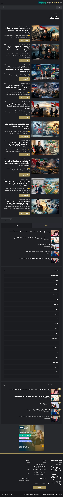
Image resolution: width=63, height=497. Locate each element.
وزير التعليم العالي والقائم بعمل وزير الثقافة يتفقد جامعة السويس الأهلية (40, 7)
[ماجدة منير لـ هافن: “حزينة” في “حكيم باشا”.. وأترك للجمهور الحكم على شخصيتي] (55, 233)
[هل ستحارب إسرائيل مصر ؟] (55, 247)
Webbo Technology (34, 494)
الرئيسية (57, 13)
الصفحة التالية (8, 220)
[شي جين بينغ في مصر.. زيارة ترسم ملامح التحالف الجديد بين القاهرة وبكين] (45, 109)
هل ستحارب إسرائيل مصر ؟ (43, 245)
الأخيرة (16, 225)
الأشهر (46, 225)
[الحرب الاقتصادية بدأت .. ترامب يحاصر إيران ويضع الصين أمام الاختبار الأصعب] (45, 129)
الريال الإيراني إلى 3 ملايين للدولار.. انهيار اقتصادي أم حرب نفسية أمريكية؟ (18, 144)
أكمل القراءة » (24, 40)
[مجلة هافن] (48, 2)
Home (28, 476)
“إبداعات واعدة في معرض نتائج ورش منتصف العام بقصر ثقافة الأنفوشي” (31, 238)
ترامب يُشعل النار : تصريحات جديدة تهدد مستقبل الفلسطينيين (34, 258)
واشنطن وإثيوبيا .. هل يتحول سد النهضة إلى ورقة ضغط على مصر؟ (18, 202)
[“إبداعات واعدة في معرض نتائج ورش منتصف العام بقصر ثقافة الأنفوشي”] (55, 240)
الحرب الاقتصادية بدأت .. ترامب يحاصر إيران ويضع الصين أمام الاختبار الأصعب (17, 126)
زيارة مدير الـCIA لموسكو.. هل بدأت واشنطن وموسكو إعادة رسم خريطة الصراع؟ (17, 48)
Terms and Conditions (24, 480)
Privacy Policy (25, 478)
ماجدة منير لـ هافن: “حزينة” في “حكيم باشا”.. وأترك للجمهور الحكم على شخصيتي (29, 231)
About (28, 473)
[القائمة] (2, 3)
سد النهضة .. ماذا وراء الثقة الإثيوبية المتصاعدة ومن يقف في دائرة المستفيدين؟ (17, 183)
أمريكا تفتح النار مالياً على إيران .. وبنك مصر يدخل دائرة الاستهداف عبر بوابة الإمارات (17, 69)
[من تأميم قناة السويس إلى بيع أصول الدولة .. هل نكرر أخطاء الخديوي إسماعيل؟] (45, 33)
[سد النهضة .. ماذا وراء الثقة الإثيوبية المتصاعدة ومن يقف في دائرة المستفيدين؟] (45, 186)
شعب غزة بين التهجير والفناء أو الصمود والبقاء (38, 251)
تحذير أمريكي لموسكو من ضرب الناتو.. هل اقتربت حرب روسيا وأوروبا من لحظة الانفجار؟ (17, 87)
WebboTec (26, 494)
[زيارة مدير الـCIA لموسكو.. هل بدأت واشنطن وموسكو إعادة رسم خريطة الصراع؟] (45, 51)
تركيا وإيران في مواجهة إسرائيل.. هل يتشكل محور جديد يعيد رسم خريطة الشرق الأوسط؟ (17, 163)
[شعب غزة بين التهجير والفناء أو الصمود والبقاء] (55, 253)
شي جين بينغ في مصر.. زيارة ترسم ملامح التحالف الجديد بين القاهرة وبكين (18, 105)
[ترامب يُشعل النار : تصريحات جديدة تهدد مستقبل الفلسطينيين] (55, 260)
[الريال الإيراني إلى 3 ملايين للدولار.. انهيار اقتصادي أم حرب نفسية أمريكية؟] (45, 147)
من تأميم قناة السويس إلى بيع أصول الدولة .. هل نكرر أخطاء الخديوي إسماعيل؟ (17, 30)
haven (27, 26)
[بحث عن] (61, 3)
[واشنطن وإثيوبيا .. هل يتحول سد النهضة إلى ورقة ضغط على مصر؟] (45, 206)
